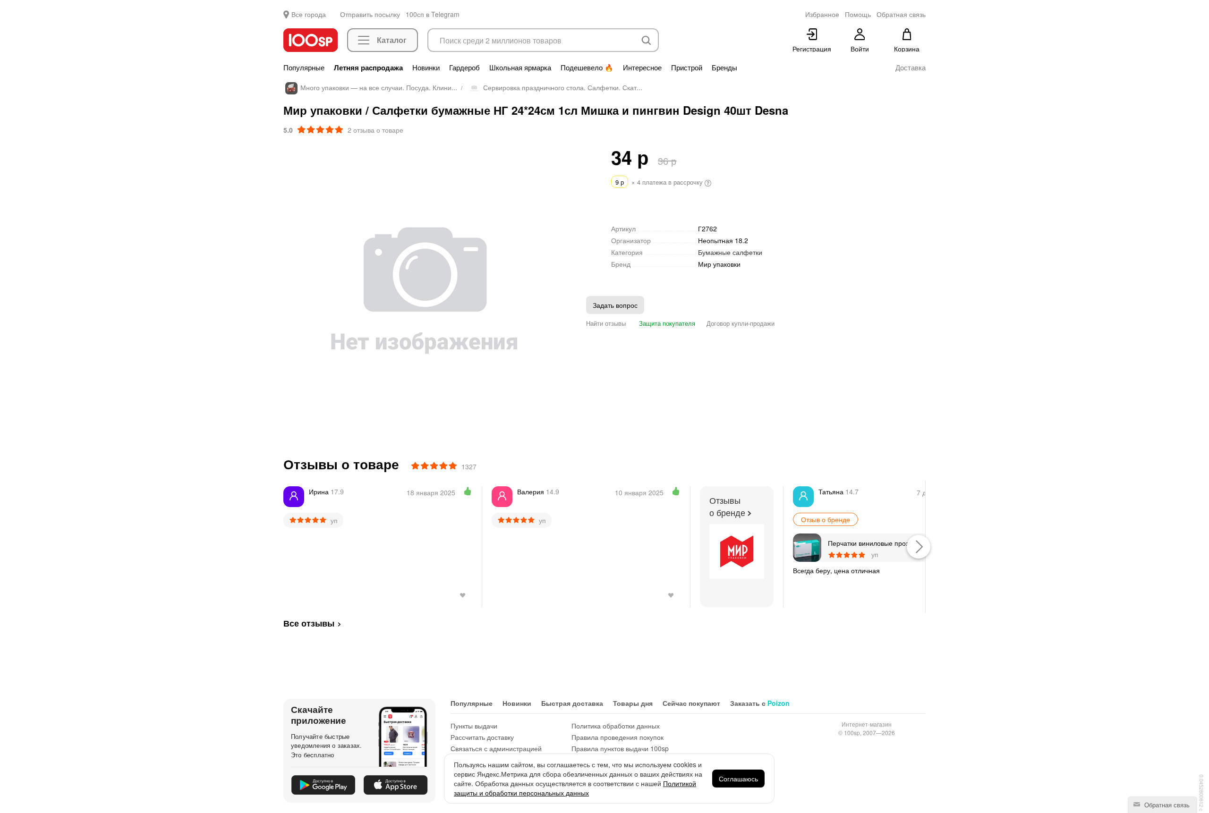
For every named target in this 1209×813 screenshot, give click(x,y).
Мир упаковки (719, 264)
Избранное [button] (822, 14)
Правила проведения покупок (617, 737)
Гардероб (464, 67)
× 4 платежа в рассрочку (660, 182)
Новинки (426, 67)
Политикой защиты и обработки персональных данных (575, 788)
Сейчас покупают (691, 703)
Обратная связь (1166, 804)
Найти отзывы (606, 323)
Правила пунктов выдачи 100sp (620, 748)
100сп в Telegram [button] (433, 14)
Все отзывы (308, 623)
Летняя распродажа (368, 67)
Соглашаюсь (738, 778)
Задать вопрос (615, 305)
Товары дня (633, 703)
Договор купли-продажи (741, 323)
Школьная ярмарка (520, 67)
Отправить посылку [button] (370, 14)
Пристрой (686, 67)
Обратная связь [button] (901, 14)
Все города (308, 14)
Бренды (724, 67)
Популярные (303, 67)
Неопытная (723, 240)
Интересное (642, 67)
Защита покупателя (666, 323)
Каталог (392, 39)
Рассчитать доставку (482, 737)
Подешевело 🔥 (587, 67)
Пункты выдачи (474, 725)
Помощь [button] (858, 14)
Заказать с (760, 703)
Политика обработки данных (615, 725)
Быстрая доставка (572, 703)
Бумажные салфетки (730, 252)
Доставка (910, 67)
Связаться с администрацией (496, 748)
